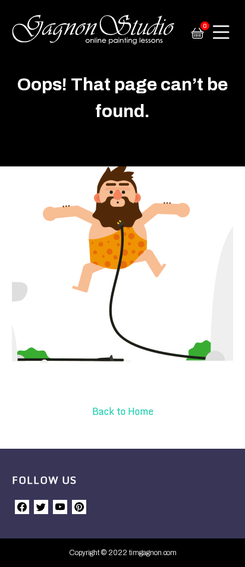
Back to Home (122, 411)
